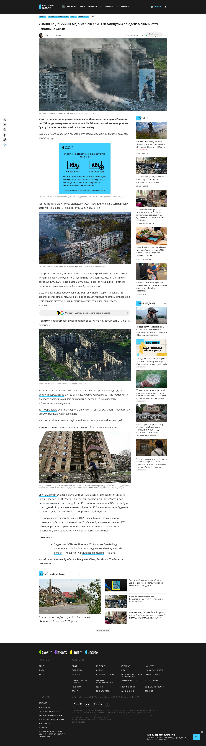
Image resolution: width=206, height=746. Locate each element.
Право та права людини (79, 681)
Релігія (99, 687)
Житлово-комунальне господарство (132, 675)
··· (142, 6)
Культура (149, 666)
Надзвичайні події (154, 670)
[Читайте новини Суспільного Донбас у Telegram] (100, 704)
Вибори (124, 670)
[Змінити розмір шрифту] (166, 35)
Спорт (75, 691)
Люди (41, 670)
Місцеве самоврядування (104, 681)
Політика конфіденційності (53, 719)
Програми (44, 728)
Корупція (100, 666)
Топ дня (149, 691)
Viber (92, 559)
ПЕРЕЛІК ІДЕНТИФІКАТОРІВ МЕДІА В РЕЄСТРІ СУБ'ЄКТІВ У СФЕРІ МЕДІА (52, 734)
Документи (44, 723)
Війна (82, 7)
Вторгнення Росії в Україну (58, 17)
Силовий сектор (129, 680)
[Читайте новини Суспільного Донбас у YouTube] (87, 704)
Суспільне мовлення (49, 711)
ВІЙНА (73, 17)
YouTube (114, 559)
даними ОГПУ (65, 544)
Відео (41, 674)
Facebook (102, 559)
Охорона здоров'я (105, 674)
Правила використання (50, 715)
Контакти (43, 703)
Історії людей (152, 680)
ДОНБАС (42, 17)
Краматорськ (123, 7)
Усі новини (72, 7)
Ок (196, 737)
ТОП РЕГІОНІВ (83, 17)
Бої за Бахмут (46, 390)
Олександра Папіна (53, 35)
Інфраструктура (152, 674)
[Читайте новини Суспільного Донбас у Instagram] (80, 704)
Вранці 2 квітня (48, 494)
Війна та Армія (103, 691)
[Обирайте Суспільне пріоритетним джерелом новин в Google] (5, 145)
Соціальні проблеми (155, 687)
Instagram (45, 563)
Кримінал (125, 666)
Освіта (99, 670)
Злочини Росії (128, 687)
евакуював (97, 420)
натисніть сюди (105, 720)
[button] (5, 120)
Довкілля (76, 674)
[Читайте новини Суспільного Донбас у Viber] (94, 704)
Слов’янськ (110, 7)
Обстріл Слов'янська (50, 273)
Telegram (82, 559)
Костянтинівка (95, 7)
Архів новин (45, 707)
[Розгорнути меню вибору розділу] (63, 6)
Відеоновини (127, 691)
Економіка (77, 670)
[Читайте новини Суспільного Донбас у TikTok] (107, 704)
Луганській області (93, 552)
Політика (76, 687)
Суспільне (104, 717)
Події (74, 666)
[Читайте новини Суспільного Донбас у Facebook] (74, 704)
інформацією (49, 409)
